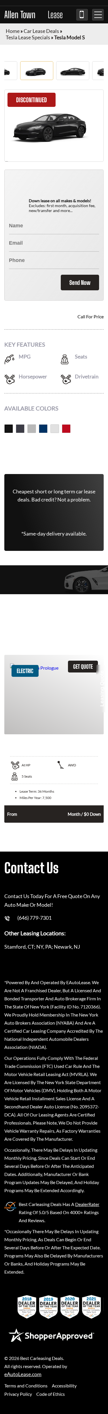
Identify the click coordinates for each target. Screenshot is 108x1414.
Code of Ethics (50, 1394)
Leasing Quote (102, 688)
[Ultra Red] (66, 429)
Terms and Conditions (26, 1385)
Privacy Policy (18, 1394)
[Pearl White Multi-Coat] (55, 429)
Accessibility (64, 1385)
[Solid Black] (9, 429)
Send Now (79, 282)
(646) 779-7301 (82, 15)
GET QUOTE (83, 666)
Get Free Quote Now (54, 452)
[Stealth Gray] (20, 429)
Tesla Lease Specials (28, 37)
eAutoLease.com (22, 1374)
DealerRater (87, 1204)
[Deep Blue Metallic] (43, 429)
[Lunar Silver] (32, 429)
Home (13, 31)
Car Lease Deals (41, 31)
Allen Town (33, 14)
